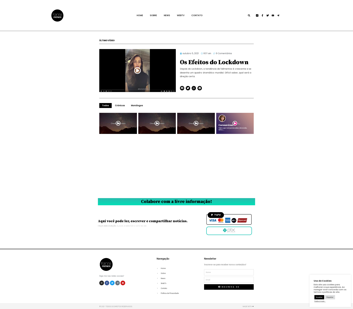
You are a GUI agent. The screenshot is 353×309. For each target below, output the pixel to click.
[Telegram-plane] (278, 15)
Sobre (153, 15)
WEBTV (180, 15)
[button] (249, 15)
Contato (197, 15)
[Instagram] (101, 283)
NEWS (167, 15)
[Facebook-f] (262, 15)
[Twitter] (267, 15)
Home (140, 15)
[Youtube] (273, 15)
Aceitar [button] (319, 297)
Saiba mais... (320, 301)
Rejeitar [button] (330, 297)
